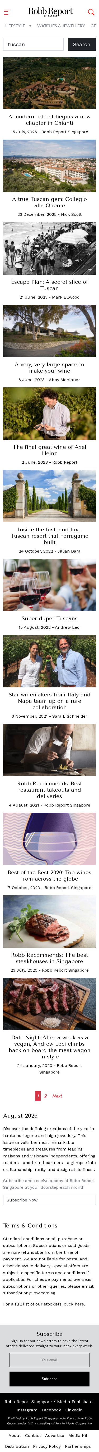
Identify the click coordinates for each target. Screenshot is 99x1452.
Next (57, 1095)
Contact (33, 1435)
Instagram (27, 1409)
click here (74, 1304)
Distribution (17, 1446)
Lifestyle (15, 26)
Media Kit (77, 1435)
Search (81, 44)
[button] (8, 12)
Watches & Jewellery (61, 26)
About (14, 1435)
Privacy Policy (47, 1446)
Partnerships (78, 1446)
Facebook (51, 1409)
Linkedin (74, 1409)
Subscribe (49, 1379)
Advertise (54, 1435)
